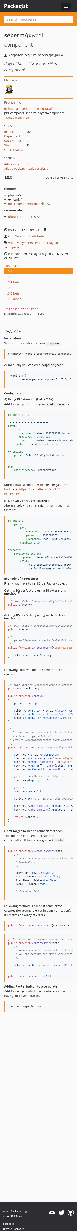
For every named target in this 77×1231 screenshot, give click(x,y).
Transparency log (16, 117)
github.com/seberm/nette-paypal (28, 109)
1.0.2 (8, 277)
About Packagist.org (15, 1211)
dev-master (13, 266)
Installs (9, 132)
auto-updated (31, 308)
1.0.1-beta (12, 282)
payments (26, 243)
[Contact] (52, 1213)
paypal (53, 243)
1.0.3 (8, 271)
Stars (8, 145)
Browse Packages (13, 1229)
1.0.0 (8, 288)
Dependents (13, 136)
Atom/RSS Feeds (13, 1216)
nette (40, 243)
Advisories (11, 164)
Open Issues (13, 150)
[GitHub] (71, 1213)
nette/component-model (25, 204)
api (12, 243)
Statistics (8, 1223)
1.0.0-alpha (13, 299)
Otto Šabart (16, 236)
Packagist (16, 6)
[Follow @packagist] (61, 1213)
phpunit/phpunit (20, 217)
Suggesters (12, 141)
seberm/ (15, 35)
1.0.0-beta (12, 293)
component (14, 247)
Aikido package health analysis (26, 169)
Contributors (37, 236)
